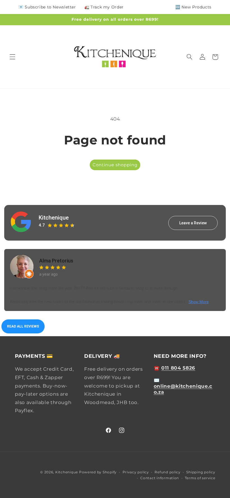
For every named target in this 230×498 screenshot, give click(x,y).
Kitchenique (54, 217)
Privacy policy (136, 472)
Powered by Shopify (98, 472)
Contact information (159, 478)
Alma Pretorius (56, 261)
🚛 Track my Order (104, 7)
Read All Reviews (23, 326)
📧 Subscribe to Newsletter (47, 7)
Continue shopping (115, 164)
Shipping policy (200, 472)
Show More (198, 301)
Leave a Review (193, 223)
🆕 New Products (193, 7)
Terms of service (200, 478)
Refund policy (168, 472)
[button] (12, 56)
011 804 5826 (178, 368)
